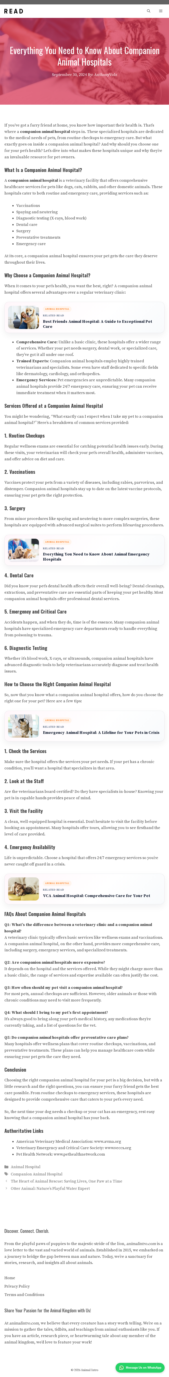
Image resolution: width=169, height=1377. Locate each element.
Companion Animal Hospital (36, 1174)
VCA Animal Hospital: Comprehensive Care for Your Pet (96, 895)
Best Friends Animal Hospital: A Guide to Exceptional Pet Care (97, 324)
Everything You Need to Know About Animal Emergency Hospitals (96, 557)
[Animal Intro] (13, 11)
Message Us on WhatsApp (143, 1367)
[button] (149, 11)
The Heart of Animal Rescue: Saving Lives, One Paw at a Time (66, 1181)
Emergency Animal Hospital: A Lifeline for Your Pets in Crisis (101, 732)
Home (9, 1278)
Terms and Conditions (24, 1294)
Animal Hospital (25, 1166)
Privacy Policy (17, 1286)
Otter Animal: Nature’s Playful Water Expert (50, 1188)
